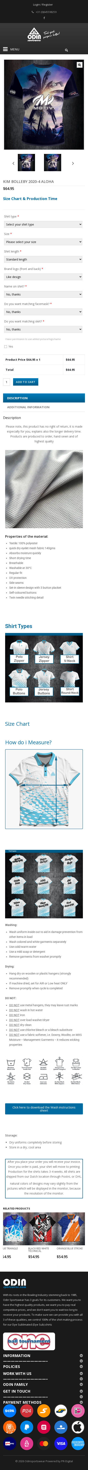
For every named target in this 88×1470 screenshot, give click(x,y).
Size (8, 234)
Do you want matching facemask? (28, 304)
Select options (14, 1256)
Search (66, 50)
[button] (79, 65)
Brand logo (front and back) (23, 269)
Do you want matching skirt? (24, 321)
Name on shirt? (15, 286)
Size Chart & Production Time (30, 198)
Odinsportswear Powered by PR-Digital (49, 1461)
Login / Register (43, 4)
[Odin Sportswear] (44, 34)
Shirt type (11, 216)
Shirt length (12, 251)
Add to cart (25, 382)
